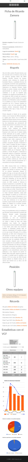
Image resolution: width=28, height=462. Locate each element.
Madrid (16, 51)
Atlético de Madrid (12, 306)
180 (14, 357)
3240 (15, 366)
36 (21, 366)
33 (21, 372)
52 (21, 362)
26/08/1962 (10, 64)
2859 (15, 372)
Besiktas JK (16, 64)
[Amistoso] (13, 340)
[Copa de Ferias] (13, 343)
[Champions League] (13, 341)
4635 (15, 362)
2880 (15, 369)
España (13, 54)
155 (19, 375)
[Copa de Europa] (13, 342)
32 (21, 369)
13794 (13, 375)
